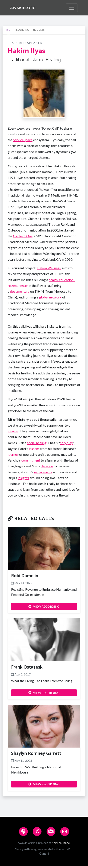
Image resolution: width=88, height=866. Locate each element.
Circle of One (22, 236)
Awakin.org (23, 8)
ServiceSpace (22, 140)
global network (50, 297)
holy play (66, 443)
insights (23, 478)
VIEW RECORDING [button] (46, 606)
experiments (43, 472)
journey (13, 454)
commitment (31, 460)
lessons (34, 449)
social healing (37, 443)
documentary (19, 291)
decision (47, 466)
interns (13, 431)
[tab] (8, 30)
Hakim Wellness (49, 268)
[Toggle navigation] (72, 7)
